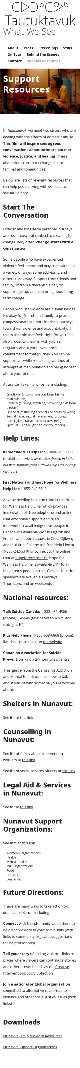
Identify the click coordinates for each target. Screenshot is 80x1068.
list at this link (21, 717)
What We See (29, 31)
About (13, 48)
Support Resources (43, 61)
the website (52, 641)
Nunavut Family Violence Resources (32, 1035)
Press (28, 48)
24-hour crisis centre (52, 659)
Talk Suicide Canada (21, 611)
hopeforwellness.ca (31, 557)
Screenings (48, 48)
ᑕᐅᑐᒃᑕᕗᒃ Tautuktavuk (40, 13)
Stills (67, 48)
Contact (15, 61)
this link (28, 759)
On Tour (14, 54)
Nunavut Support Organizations (30, 1046)
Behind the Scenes (43, 54)
